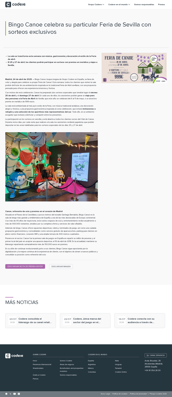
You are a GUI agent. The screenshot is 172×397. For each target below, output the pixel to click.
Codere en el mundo (97, 354)
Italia (117, 361)
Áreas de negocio (67, 364)
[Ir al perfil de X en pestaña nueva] (10, 394)
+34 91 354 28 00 (153, 370)
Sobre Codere (39, 354)
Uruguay (118, 364)
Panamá (118, 368)
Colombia (92, 372)
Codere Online (121, 372)
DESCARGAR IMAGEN (61, 267)
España (91, 361)
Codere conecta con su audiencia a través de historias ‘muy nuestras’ (141, 321)
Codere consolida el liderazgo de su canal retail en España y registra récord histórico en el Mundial (34, 321)
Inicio (35, 361)
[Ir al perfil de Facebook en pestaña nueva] (6, 394)
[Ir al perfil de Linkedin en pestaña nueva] (19, 394)
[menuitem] (106, 394)
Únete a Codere (39, 375)
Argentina (92, 364)
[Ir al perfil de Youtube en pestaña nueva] (14, 394)
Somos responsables (68, 375)
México (91, 368)
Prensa (35, 379)
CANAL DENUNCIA (157, 355)
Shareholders (38, 368)
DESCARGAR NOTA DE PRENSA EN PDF (25, 266)
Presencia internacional (42, 364)
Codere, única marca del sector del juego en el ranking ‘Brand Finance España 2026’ (87, 321)
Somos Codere (66, 361)
